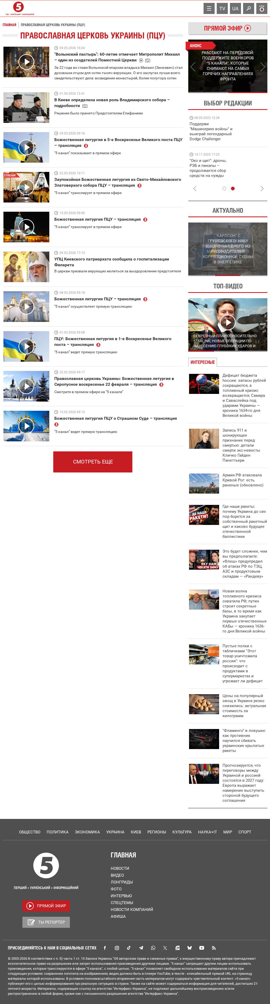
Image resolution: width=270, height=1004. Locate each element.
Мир (227, 832)
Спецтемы (122, 902)
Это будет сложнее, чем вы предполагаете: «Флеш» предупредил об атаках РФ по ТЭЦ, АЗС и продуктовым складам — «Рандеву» (245, 564)
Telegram (141, 948)
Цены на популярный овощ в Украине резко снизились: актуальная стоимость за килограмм (244, 705)
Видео (117, 875)
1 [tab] (208, 92)
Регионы (156, 832)
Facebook (105, 948)
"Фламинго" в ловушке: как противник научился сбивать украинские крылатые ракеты (244, 740)
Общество (29, 832)
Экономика (87, 832)
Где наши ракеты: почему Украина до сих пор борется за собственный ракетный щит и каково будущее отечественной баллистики (245, 521)
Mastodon (177, 948)
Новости (120, 868)
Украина (115, 832)
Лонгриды (122, 882)
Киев (136, 832)
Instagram (117, 948)
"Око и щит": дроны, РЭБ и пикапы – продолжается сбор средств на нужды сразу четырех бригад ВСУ (210, 173)
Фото (116, 889)
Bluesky (190, 948)
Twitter (165, 948)
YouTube (202, 948)
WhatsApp (153, 948)
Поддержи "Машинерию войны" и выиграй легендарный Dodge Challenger (211, 131)
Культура (182, 832)
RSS (214, 948)
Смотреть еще (93, 461)
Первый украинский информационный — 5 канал (18, 8)
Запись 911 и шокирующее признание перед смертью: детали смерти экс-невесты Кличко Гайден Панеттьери (241, 445)
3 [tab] (254, 275)
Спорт (244, 832)
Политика (58, 832)
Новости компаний (132, 909)
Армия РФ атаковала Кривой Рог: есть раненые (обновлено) (243, 480)
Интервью (121, 896)
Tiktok (129, 948)
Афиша (118, 916)
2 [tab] (247, 92)
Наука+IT (207, 832)
